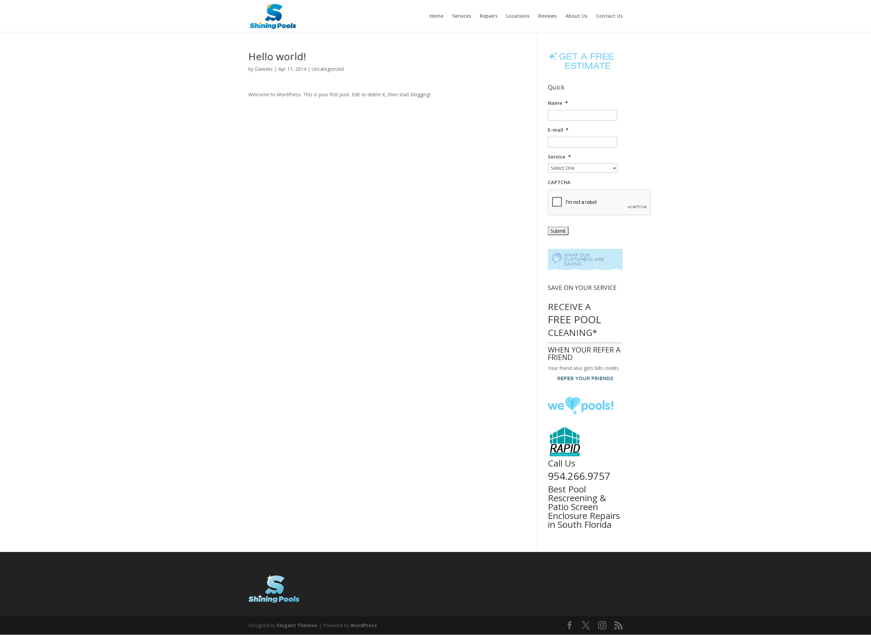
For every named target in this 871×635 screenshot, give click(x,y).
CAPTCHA (559, 182)
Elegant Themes (297, 625)
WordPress (363, 625)
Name (558, 103)
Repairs (488, 16)
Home (436, 16)
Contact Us (609, 16)
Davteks (264, 69)
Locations (517, 16)
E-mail (558, 130)
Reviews (547, 16)
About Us (576, 16)
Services (461, 16)
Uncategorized (328, 69)
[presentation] (599, 202)
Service (559, 157)
